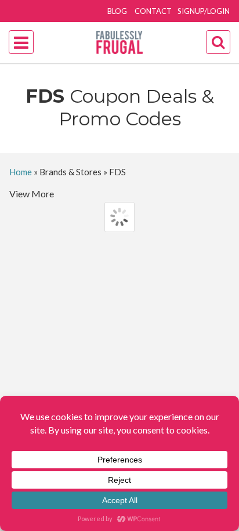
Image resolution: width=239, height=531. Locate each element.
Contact (153, 11)
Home (20, 172)
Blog (117, 11)
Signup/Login (204, 11)
